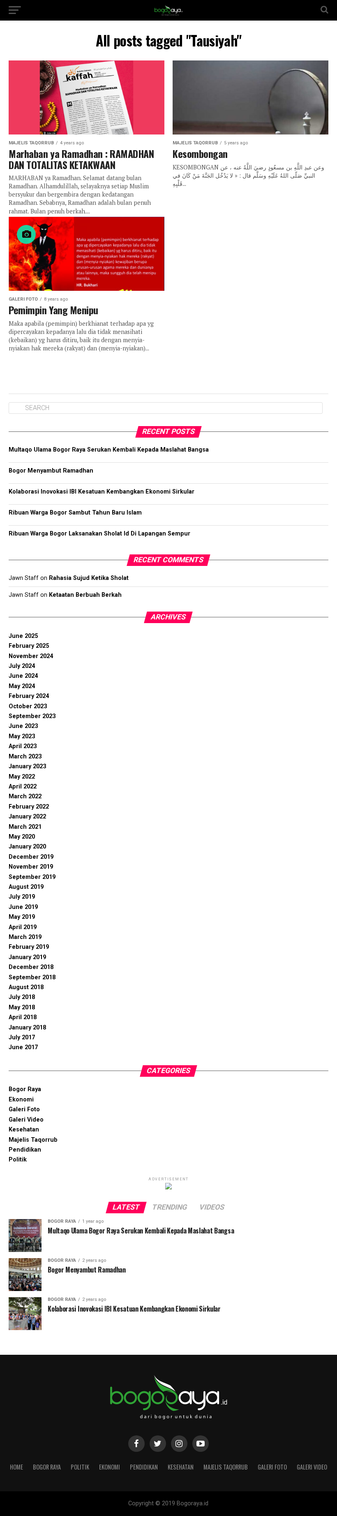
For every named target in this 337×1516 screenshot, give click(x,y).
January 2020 (27, 846)
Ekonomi (21, 1099)
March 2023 (25, 756)
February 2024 (29, 696)
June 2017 (23, 1047)
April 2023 (23, 746)
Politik (18, 1159)
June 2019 (23, 907)
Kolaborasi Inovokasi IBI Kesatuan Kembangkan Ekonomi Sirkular (101, 491)
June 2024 (23, 675)
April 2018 (23, 1017)
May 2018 (22, 1007)
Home (16, 1467)
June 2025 (23, 636)
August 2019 (26, 886)
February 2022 (29, 806)
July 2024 (22, 666)
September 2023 (32, 716)
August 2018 (26, 987)
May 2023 (22, 736)
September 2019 (32, 877)
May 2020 (22, 836)
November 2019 (31, 866)
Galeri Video (26, 1119)
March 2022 (25, 796)
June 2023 (23, 726)
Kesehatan (24, 1129)
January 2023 (27, 766)
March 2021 (25, 826)
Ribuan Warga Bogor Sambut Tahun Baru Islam (75, 512)
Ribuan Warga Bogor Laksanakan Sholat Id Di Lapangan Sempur (99, 533)
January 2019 (27, 957)
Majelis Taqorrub (33, 1139)
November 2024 (31, 656)
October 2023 (28, 706)
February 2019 (29, 946)
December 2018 (31, 967)
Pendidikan (25, 1149)
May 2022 (22, 776)
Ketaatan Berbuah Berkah (85, 594)
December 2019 (31, 856)
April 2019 (23, 927)
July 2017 (22, 1037)
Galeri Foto (24, 1109)
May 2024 (22, 686)
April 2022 (23, 786)
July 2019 (22, 896)
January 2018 (27, 1027)
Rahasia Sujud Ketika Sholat (89, 578)
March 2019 (25, 937)
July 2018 (22, 997)
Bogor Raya (25, 1089)
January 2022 (27, 816)
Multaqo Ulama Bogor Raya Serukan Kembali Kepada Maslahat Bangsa (109, 449)
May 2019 (22, 916)
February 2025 (29, 645)
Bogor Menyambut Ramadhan (51, 470)
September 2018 (32, 977)
